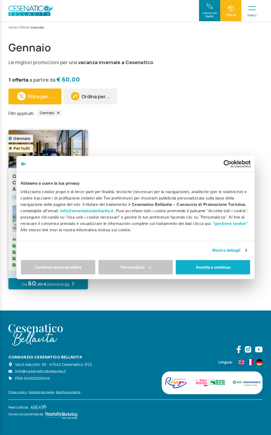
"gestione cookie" (230, 223)
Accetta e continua (213, 267)
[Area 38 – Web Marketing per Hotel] (37, 407)
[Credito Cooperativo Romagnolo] (246, 383)
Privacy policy (17, 392)
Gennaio (47, 112)
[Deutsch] (259, 362)
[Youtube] (259, 350)
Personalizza (132, 267)
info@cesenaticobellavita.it (40, 371)
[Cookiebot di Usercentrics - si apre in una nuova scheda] (227, 164)
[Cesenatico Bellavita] (31, 10)
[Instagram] (248, 350)
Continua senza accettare (58, 267)
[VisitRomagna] (176, 382)
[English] (241, 362)
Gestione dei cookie (41, 392)
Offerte (24, 27)
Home (12, 27)
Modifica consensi (68, 392)
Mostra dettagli (226, 250)
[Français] (250, 362)
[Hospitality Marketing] (60, 414)
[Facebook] (239, 350)
